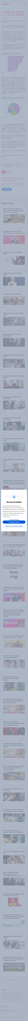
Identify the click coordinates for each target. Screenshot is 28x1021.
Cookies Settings (14, 519)
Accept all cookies (14, 522)
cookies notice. (6, 516)
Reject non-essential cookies (14, 526)
